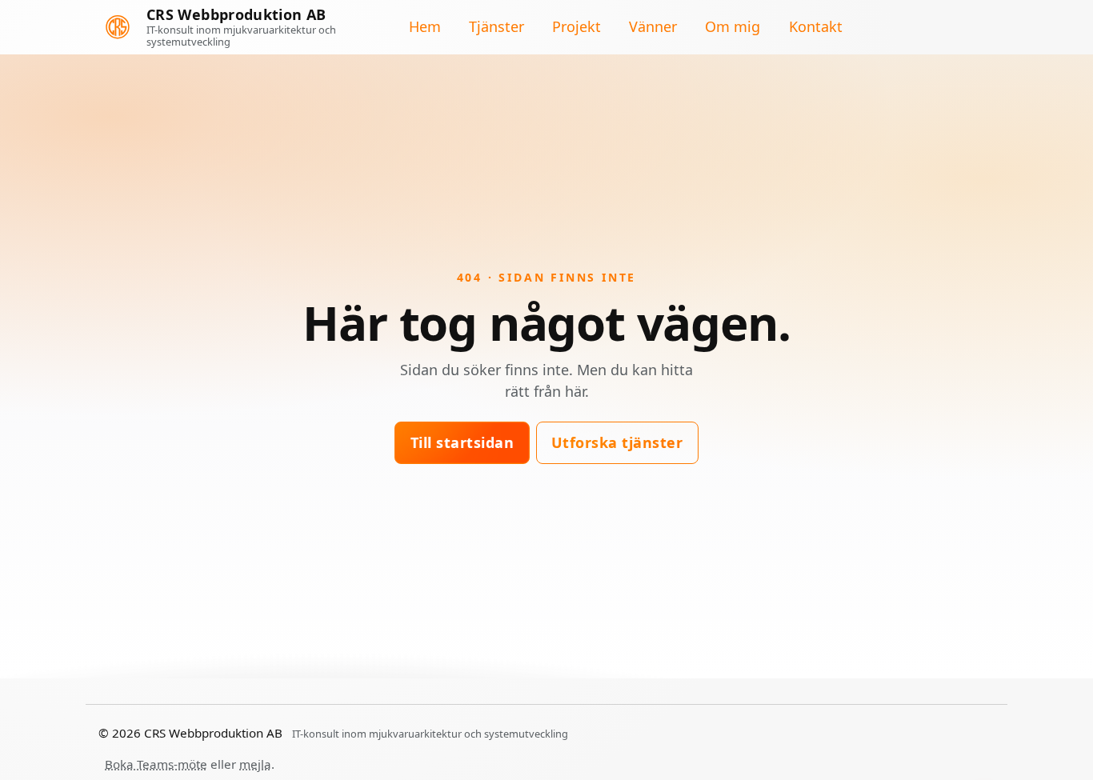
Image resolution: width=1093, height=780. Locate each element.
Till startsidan (462, 442)
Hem (425, 27)
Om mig (732, 27)
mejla (255, 764)
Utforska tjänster (617, 442)
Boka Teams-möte (156, 764)
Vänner (653, 27)
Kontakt (816, 27)
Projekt (576, 27)
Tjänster (496, 27)
